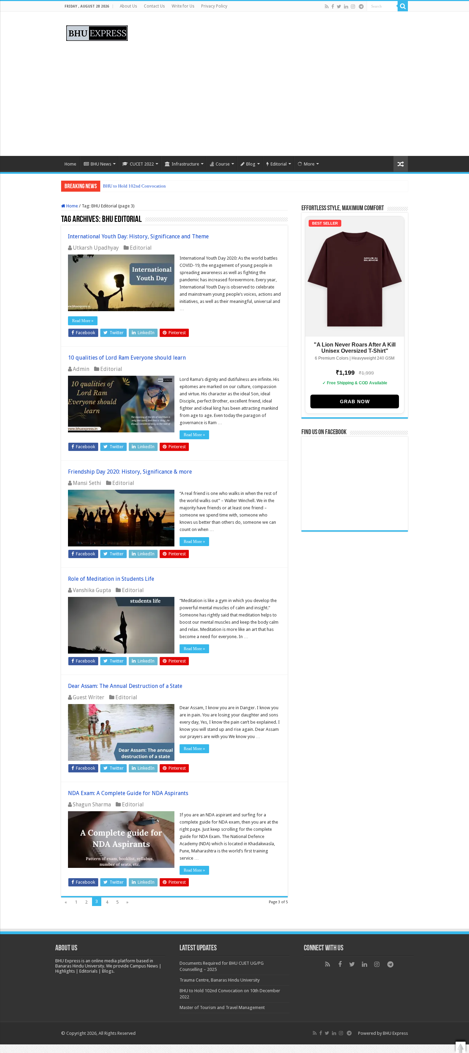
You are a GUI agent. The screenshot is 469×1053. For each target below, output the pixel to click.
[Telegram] (361, 6)
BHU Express (395, 1033)
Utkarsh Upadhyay (96, 248)
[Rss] (326, 6)
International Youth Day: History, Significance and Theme (138, 236)
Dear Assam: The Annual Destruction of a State (125, 686)
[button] (461, 1047)
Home (70, 164)
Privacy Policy (214, 6)
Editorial (279, 164)
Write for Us (183, 6)
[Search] (403, 6)
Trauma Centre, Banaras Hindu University (220, 980)
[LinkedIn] (346, 6)
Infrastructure (185, 164)
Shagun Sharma (92, 804)
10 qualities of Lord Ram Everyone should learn (127, 357)
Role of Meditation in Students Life (111, 579)
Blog (250, 164)
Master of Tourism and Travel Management (222, 1007)
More (309, 164)
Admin (81, 369)
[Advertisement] (234, 97)
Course (223, 164)
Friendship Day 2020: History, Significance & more (130, 471)
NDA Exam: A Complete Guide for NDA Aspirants (128, 793)
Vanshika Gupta (92, 590)
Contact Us (154, 6)
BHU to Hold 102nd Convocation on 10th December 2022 (157, 186)
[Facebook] (333, 6)
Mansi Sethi (87, 483)
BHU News (101, 164)
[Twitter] (339, 6)
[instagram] (353, 6)
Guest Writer (88, 697)
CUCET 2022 (142, 164)
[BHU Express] (97, 32)
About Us (128, 6)
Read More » (82, 320)
